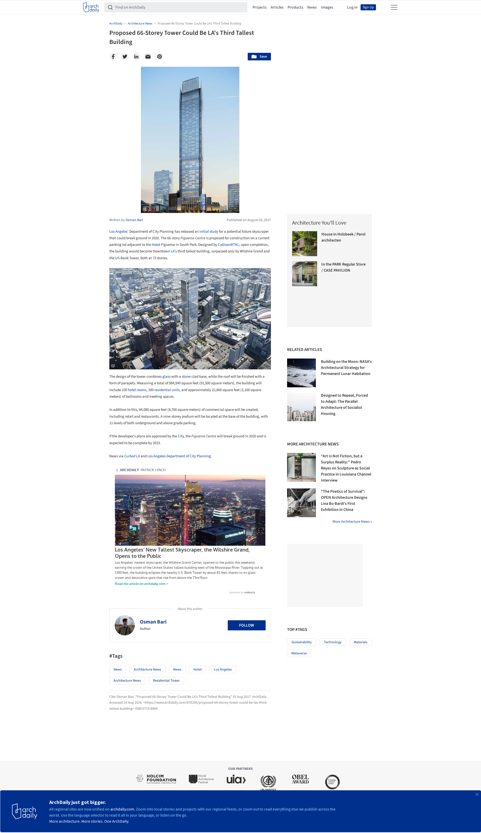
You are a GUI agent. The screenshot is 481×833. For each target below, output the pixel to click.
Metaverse (299, 653)
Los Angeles (118, 231)
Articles (277, 7)
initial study (208, 231)
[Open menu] (394, 7)
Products (295, 7)
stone (186, 376)
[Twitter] (125, 56)
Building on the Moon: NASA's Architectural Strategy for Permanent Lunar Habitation (346, 367)
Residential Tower (166, 680)
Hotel (156, 244)
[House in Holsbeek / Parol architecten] (304, 243)
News (312, 7)
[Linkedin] (136, 56)
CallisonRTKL (228, 244)
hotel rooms (137, 390)
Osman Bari (153, 622)
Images (327, 7)
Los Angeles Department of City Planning (179, 456)
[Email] (148, 56)
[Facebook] (113, 56)
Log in (352, 7)
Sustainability (301, 642)
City (181, 436)
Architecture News (147, 669)
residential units (167, 390)
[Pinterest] (159, 56)
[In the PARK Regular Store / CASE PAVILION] (304, 273)
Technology (333, 642)
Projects (259, 7)
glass (166, 376)
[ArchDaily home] (91, 7)
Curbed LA (132, 456)
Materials (360, 642)
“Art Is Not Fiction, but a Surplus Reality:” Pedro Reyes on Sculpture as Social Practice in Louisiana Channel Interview (346, 468)
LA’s (174, 251)
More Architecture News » (352, 521)
